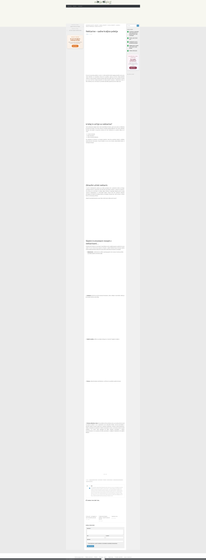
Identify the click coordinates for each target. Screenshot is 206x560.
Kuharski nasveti (90, 25)
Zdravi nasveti (98, 26)
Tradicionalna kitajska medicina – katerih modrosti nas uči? (104, 518)
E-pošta (107, 535)
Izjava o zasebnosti (127, 557)
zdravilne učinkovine (89, 481)
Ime (88, 535)
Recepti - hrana (98, 25)
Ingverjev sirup (114, 516)
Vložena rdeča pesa (133, 50)
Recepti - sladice (115, 25)
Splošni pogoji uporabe (79, 557)
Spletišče (88, 539)
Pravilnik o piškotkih (118, 557)
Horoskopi (80, 6)
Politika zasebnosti (88, 557)
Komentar (89, 528)
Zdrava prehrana (90, 26)
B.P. (87, 34)
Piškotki (95, 557)
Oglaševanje (110, 557)
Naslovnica (70, 6)
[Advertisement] (103, 15)
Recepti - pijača (107, 25)
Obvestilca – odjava (102, 557)
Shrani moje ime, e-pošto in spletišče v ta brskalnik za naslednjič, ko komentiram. (102, 543)
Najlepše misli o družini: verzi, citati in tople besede (133, 47)
